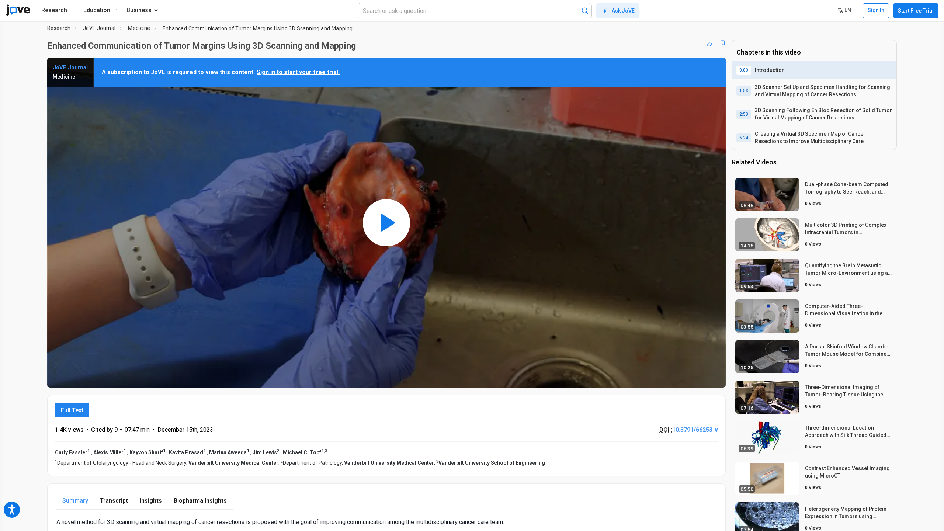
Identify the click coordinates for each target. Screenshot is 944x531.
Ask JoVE (623, 11)
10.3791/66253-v (695, 429)
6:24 (743, 137)
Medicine (139, 28)
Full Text (72, 410)
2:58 (743, 114)
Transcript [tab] (114, 500)
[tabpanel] (386, 522)
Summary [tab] (75, 500)
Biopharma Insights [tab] (200, 500)
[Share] (709, 43)
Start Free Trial (916, 11)
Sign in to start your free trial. (298, 72)
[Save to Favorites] (723, 43)
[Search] (585, 10)
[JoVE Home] (18, 10)
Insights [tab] (151, 500)
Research (58, 28)
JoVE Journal (99, 28)
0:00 (743, 70)
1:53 (743, 90)
